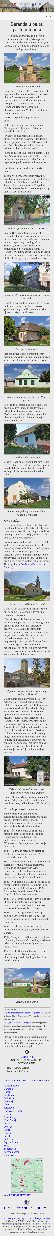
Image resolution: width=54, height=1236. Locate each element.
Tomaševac (10, 1148)
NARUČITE (27, 1057)
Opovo (7, 1123)
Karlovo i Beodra (13, 1110)
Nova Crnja (10, 1117)
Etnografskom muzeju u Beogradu (17, 1023)
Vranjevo (9, 1154)
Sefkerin (8, 1139)
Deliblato (9, 1095)
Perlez (7, 1129)
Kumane (8, 1114)
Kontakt (8, 1218)
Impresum (18, 1218)
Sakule (7, 1136)
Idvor (7, 1104)
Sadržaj (46, 1218)
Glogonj (8, 1101)
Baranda (8, 1088)
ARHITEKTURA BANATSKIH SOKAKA (27, 1080)
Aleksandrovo (11, 1085)
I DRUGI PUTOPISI (20, 1195)
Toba (6, 1145)
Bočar (7, 1091)
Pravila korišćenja (32, 1218)
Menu (49, 17)
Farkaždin (9, 1098)
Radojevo (9, 1132)
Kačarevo (9, 1107)
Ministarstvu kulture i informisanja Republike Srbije (24, 1013)
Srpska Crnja (11, 1142)
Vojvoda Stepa (11, 1151)
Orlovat (8, 1126)
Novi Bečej (10, 1120)
